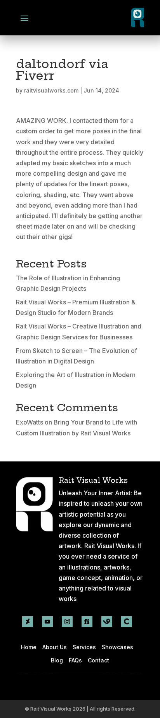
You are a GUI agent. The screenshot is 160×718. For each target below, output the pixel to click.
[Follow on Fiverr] (87, 621)
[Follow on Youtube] (47, 621)
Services (84, 647)
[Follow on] (106, 621)
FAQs (75, 660)
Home (29, 647)
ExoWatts (29, 422)
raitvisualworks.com (51, 90)
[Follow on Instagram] (67, 621)
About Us (54, 647)
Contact (98, 660)
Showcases (117, 647)
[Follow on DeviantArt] (27, 621)
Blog (57, 660)
